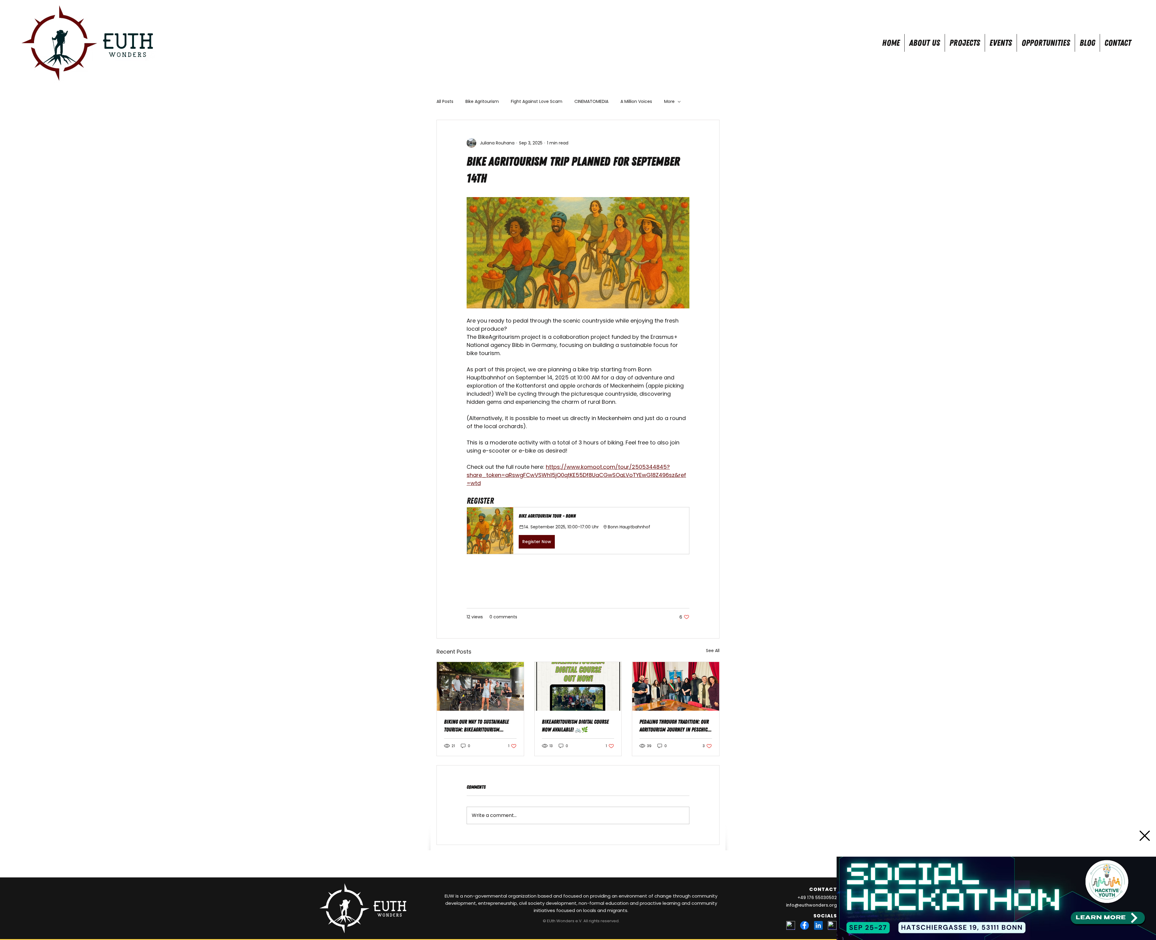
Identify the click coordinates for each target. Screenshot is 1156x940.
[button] (1144, 835)
